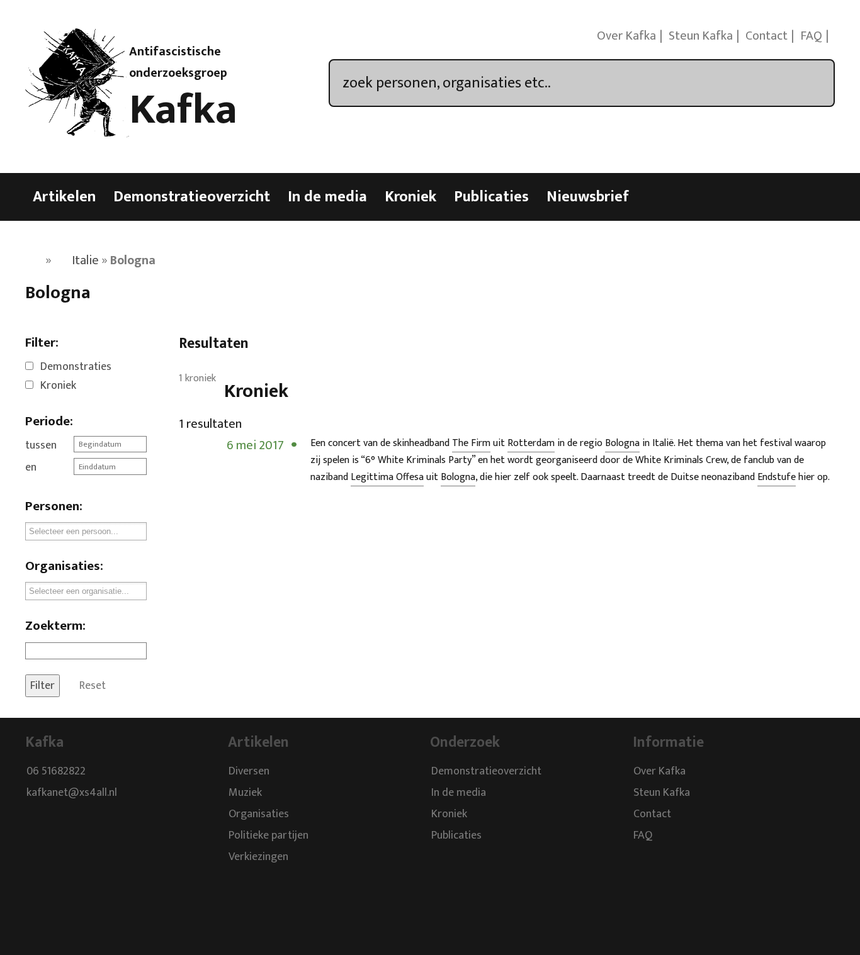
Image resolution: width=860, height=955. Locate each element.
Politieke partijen (268, 835)
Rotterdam (531, 443)
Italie (85, 260)
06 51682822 (56, 771)
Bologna (622, 443)
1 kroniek (197, 378)
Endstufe (776, 477)
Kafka (183, 110)
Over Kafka (626, 36)
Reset (92, 685)
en (31, 467)
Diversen (249, 771)
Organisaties (259, 814)
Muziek (245, 792)
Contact (766, 36)
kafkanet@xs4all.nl (71, 792)
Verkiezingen (258, 856)
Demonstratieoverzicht (191, 196)
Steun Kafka (701, 36)
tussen (41, 445)
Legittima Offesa (387, 477)
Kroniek (410, 196)
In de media (327, 196)
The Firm (471, 443)
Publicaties (491, 196)
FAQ (811, 36)
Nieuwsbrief (587, 196)
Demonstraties (75, 366)
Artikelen (64, 196)
